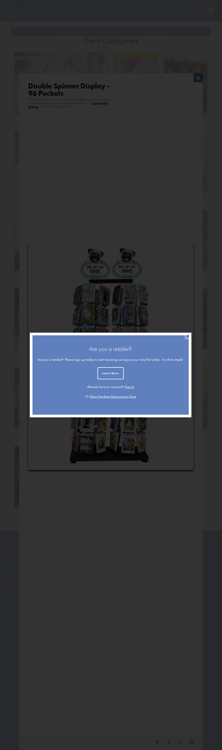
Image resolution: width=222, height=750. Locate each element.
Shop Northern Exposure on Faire (113, 396)
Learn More (110, 373)
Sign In (129, 386)
